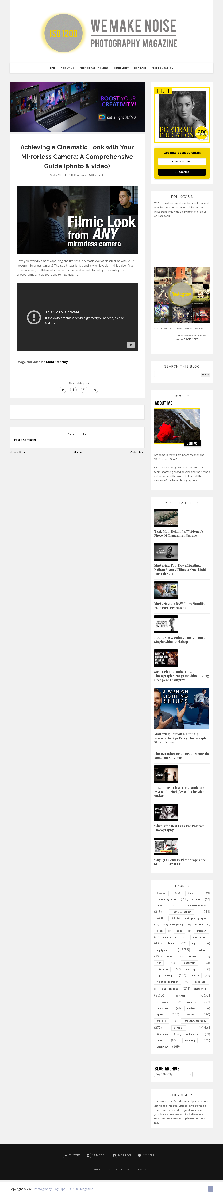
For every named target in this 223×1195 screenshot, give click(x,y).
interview (162, 969)
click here (191, 339)
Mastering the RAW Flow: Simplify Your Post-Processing (179, 605)
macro (195, 975)
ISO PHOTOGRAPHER (195, 905)
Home (78, 452)
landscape (191, 969)
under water (193, 1034)
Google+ (148, 1155)
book (160, 930)
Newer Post (17, 452)
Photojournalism (181, 911)
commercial (170, 937)
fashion (201, 950)
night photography (167, 981)
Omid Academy (57, 362)
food (169, 956)
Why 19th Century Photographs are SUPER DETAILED (180, 862)
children (201, 930)
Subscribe (182, 172)
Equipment (95, 1169)
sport (160, 1014)
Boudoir (161, 893)
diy (193, 943)
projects (191, 1002)
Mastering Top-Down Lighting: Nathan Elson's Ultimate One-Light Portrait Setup (180, 569)
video (160, 1040)
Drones (196, 899)
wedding (190, 1040)
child (179, 930)
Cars (190, 893)
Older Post (137, 452)
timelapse (162, 1034)
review (191, 1008)
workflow (162, 1046)
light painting (164, 975)
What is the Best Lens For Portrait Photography (179, 828)
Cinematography (166, 899)
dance (170, 943)
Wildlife (161, 918)
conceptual (199, 937)
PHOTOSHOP (122, 1169)
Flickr (160, 905)
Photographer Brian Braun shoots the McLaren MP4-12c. (182, 755)
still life (161, 1020)
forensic (194, 956)
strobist (178, 1027)
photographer (170, 988)
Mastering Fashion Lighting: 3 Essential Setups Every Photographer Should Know (181, 738)
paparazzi (200, 981)
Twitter (74, 1155)
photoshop (200, 988)
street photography (194, 1020)
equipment (163, 950)
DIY (108, 1169)
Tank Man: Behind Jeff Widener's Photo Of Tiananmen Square (178, 533)
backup (199, 924)
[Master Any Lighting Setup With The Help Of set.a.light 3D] (77, 106)
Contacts (140, 1169)
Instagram (99, 1155)
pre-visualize (164, 1002)
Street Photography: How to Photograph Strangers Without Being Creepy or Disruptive (181, 676)
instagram (189, 962)
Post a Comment (25, 440)
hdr (159, 962)
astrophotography (195, 918)
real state (162, 1008)
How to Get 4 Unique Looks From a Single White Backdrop (179, 639)
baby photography (173, 924)
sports (190, 1014)
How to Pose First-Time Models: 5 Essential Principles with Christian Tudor (179, 792)
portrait (180, 995)
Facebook (124, 1155)
